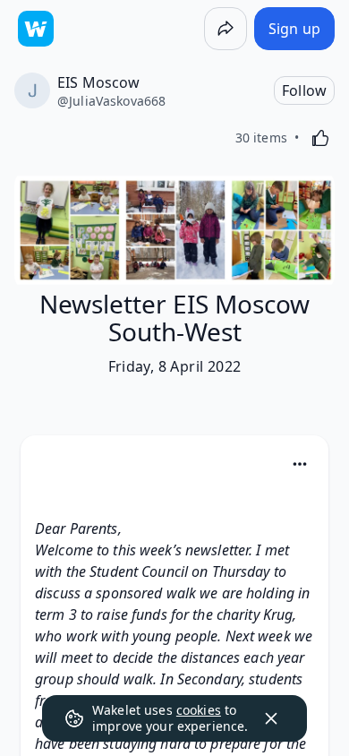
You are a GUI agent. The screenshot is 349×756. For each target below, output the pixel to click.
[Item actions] (299, 464)
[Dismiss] (271, 718)
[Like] (320, 138)
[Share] (225, 28)
